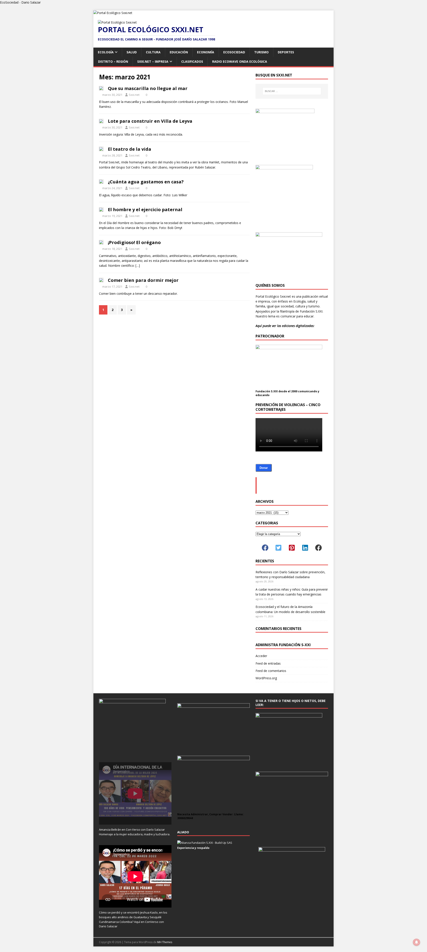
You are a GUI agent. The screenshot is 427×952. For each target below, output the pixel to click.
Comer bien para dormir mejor (143, 280)
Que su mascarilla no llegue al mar (147, 88)
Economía (205, 52)
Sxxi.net (134, 95)
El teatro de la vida (129, 149)
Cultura (153, 52)
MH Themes (164, 942)
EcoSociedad (234, 52)
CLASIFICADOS (192, 61)
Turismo (261, 52)
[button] (265, 547)
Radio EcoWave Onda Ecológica (239, 61)
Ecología (106, 52)
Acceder (261, 656)
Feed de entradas (268, 663)
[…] (137, 265)
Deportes (286, 52)
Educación (179, 52)
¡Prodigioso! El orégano (134, 242)
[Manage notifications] (416, 942)
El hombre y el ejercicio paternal (145, 209)
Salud (132, 52)
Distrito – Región (113, 61)
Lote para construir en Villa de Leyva (150, 121)
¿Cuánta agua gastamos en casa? (146, 182)
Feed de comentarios (271, 671)
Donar (264, 467)
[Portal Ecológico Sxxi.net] (112, 13)
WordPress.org (266, 678)
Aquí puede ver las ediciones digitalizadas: (285, 326)
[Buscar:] (291, 91)
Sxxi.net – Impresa (152, 61)
